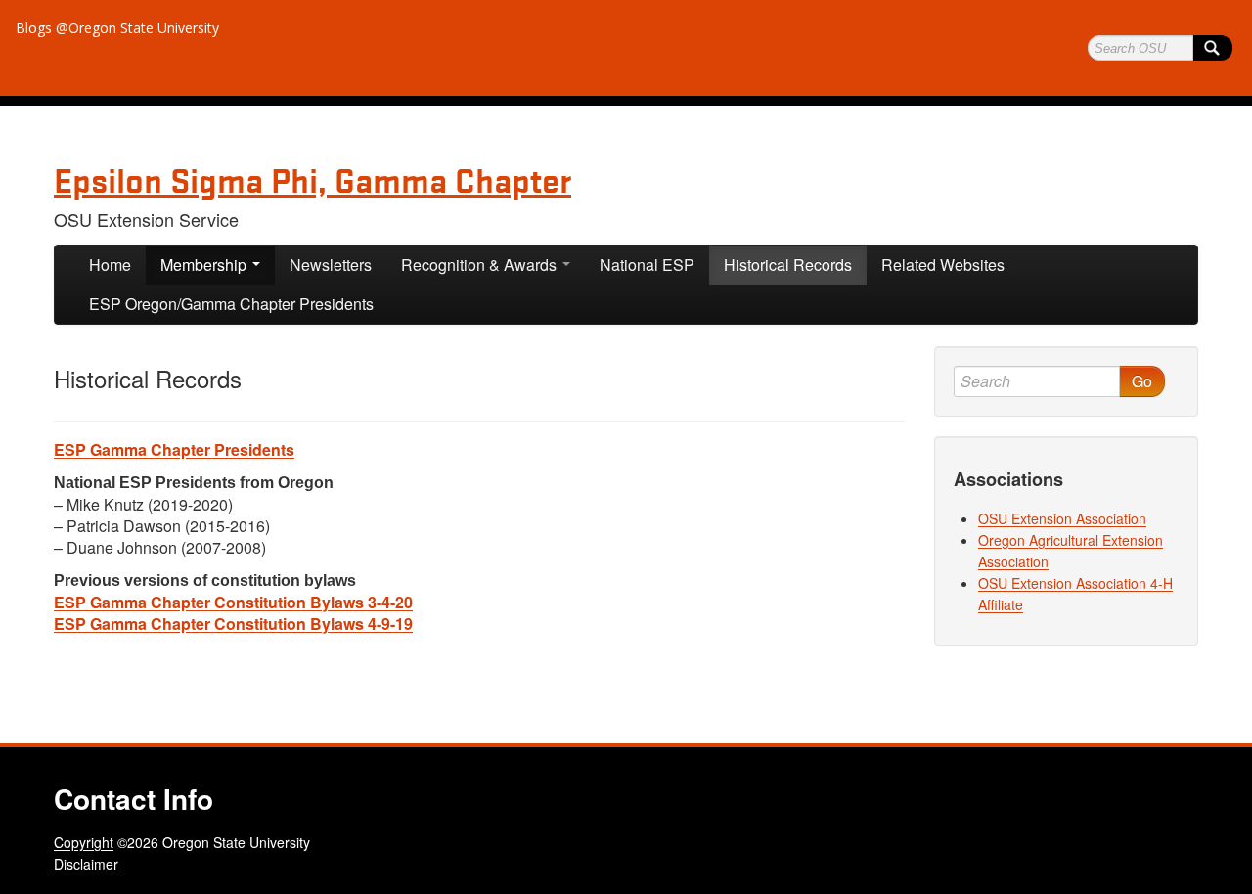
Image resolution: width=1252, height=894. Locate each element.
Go (1142, 381)
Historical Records (788, 264)
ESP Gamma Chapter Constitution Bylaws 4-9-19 (233, 623)
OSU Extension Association (1062, 518)
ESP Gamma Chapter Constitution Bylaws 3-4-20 (233, 602)
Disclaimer (86, 863)
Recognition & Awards (480, 264)
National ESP (647, 264)
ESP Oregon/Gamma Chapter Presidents (231, 303)
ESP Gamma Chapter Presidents (174, 449)
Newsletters (331, 264)
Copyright (83, 842)
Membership (205, 264)
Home (110, 264)
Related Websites (943, 264)
